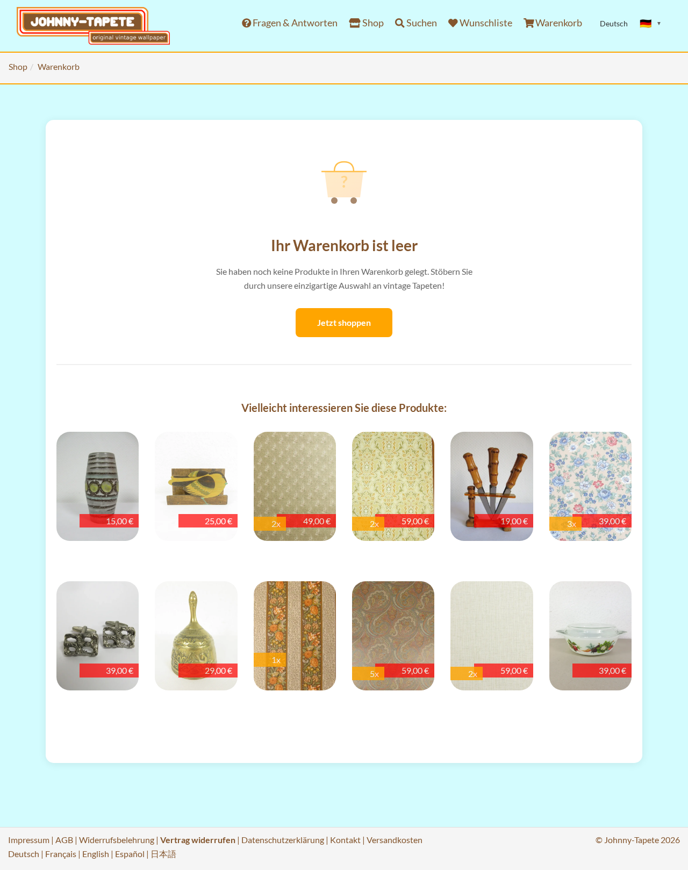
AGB (64, 840)
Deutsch (23, 853)
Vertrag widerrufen (197, 840)
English (95, 853)
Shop (372, 22)
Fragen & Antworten (294, 22)
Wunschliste (485, 22)
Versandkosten (394, 840)
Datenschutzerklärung (282, 840)
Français (60, 853)
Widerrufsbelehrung (116, 840)
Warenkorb (558, 22)
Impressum (28, 840)
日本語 (163, 853)
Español (130, 853)
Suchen (421, 22)
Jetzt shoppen (344, 322)
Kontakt (345, 840)
